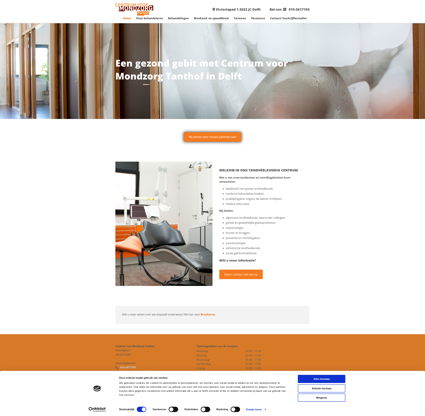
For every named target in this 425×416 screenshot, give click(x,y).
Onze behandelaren (149, 18)
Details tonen (254, 409)
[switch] (173, 409)
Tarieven (240, 18)
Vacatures (258, 18)
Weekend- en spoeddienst (211, 18)
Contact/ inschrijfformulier (288, 18)
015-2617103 (299, 9)
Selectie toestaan (322, 388)
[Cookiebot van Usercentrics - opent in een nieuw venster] (97, 409)
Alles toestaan (321, 379)
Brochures (208, 314)
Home (127, 18)
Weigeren (321, 397)
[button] (212, 137)
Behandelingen (178, 18)
